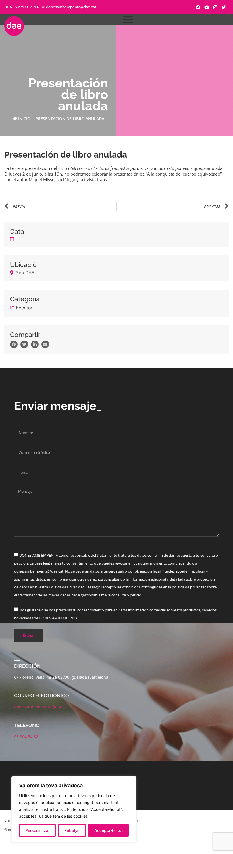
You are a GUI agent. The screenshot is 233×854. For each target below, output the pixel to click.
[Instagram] (215, 7)
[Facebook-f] (198, 7)
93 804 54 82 (26, 736)
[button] (14, 344)
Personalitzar (37, 830)
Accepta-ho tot (108, 830)
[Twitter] (224, 7)
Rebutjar (72, 830)
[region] (73, 809)
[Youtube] (207, 7)
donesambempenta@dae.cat (71, 7)
